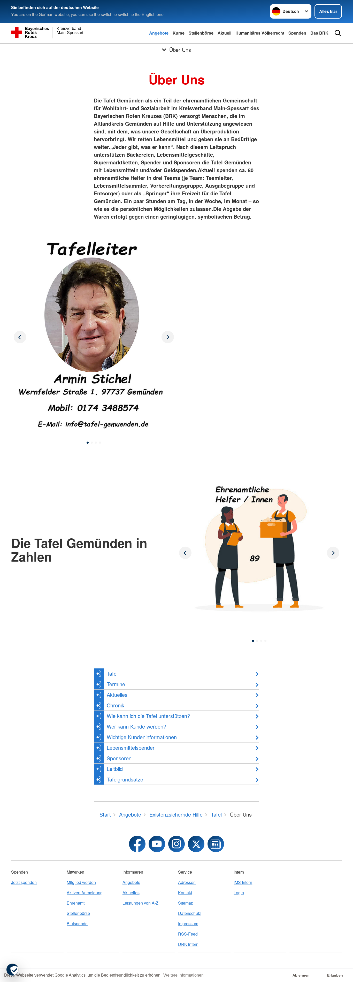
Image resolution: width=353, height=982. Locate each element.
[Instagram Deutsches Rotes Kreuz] (176, 844)
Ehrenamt (76, 903)
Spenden (297, 33)
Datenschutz (189, 913)
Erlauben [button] (335, 975)
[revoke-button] (12, 969)
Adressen (187, 882)
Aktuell (224, 33)
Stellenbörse (201, 33)
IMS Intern (243, 882)
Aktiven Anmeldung (85, 893)
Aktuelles (131, 893)
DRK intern (188, 944)
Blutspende (77, 924)
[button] (88, 443)
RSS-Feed (188, 934)
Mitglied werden (81, 882)
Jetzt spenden (24, 882)
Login (239, 893)
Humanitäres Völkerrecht (259, 33)
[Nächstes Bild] (20, 337)
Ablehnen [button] (301, 975)
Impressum (188, 924)
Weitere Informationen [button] (183, 975)
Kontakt (185, 893)
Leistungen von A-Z (140, 903)
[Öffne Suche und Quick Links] (338, 33)
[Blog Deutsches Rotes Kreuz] (216, 844)
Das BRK (319, 33)
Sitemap (185, 903)
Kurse (179, 33)
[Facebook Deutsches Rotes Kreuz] (137, 844)
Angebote (158, 33)
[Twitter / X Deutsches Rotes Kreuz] (196, 844)
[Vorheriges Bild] (168, 337)
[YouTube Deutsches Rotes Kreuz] (157, 844)
